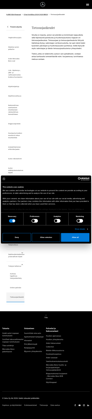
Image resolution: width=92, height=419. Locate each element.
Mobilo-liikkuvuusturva (55, 350)
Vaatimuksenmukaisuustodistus (57, 361)
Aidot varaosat (51, 357)
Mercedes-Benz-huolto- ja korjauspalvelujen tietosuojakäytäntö (56, 367)
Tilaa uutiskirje (8, 345)
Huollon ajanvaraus (53, 336)
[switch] (35, 221)
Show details (80, 229)
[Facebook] (75, 405)
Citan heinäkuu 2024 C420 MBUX (36, 14)
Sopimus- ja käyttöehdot (12, 405)
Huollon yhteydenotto (54, 339)
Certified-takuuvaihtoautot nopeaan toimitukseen (12, 340)
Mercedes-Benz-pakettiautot (8, 350)
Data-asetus (55, 405)
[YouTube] (79, 405)
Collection (50, 347)
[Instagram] (84, 405)
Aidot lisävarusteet (53, 343)
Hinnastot (28, 340)
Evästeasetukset (30, 405)
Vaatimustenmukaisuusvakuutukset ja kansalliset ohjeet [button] (16, 255)
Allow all (75, 237)
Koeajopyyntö (29, 348)
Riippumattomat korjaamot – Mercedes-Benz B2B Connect (56, 376)
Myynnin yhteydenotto (33, 351)
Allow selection (46, 237)
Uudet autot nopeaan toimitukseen (10, 334)
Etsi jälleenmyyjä (30, 344)
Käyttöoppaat (51, 382)
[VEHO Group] (42, 4)
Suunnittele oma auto (32, 333)
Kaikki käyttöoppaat (13, 14)
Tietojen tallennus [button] (14, 266)
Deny (17, 237)
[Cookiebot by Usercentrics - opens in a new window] (79, 179)
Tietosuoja (44, 405)
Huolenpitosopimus (53, 354)
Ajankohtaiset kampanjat (34, 337)
